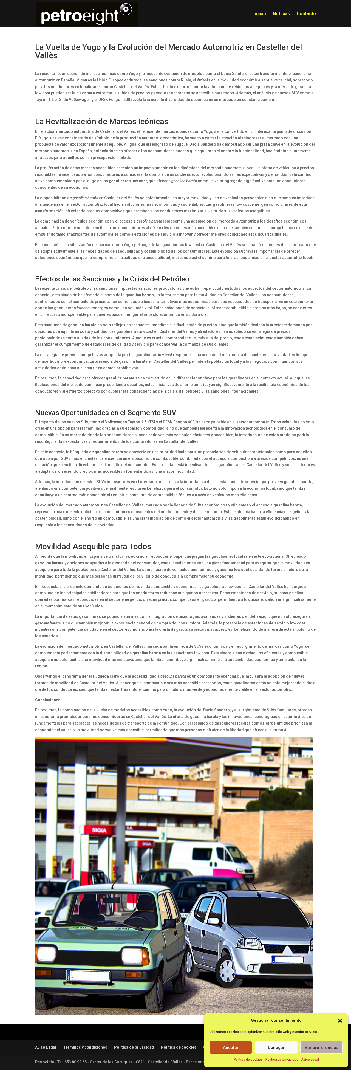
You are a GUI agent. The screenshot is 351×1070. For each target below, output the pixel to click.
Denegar (276, 1047)
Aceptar (231, 1047)
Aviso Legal (310, 1059)
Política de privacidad (281, 1059)
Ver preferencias (321, 1047)
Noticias (281, 14)
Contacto (306, 14)
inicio (260, 14)
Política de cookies (248, 1059)
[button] (340, 1020)
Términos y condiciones (85, 1047)
